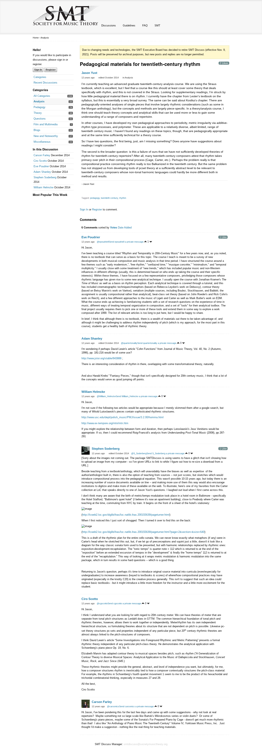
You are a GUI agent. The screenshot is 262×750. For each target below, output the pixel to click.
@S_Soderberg (139, 453)
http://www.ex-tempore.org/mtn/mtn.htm (104, 423)
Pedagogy (39, 107)
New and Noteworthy (46, 136)
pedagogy (95, 198)
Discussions (108, 25)
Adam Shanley (42, 171)
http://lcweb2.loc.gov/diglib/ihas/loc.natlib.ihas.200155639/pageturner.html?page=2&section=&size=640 (143, 531)
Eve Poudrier (41, 166)
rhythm (122, 198)
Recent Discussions (45, 82)
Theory (38, 112)
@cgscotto (102, 603)
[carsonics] (85, 704)
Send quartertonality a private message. (157, 343)
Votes (113, 227)
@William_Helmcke (106, 396)
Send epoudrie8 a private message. (126, 242)
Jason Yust (89, 73)
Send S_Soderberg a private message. (166, 453)
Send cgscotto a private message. (125, 603)
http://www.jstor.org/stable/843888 (101, 358)
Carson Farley (42, 155)
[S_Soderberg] (85, 450)
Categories (40, 77)
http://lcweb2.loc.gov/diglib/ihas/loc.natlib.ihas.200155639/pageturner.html (125, 514)
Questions (40, 118)
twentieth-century (109, 198)
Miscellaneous (42, 141)
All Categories (42, 95)
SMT (157, 25)
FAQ (145, 25)
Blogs (37, 130)
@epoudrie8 (103, 242)
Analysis (39, 101)
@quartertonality (129, 343)
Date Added (125, 227)
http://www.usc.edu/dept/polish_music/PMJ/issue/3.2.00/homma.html (122, 417)
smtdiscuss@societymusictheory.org (145, 744)
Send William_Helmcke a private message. (137, 396)
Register (51, 69)
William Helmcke (43, 187)
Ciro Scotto (40, 160)
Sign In (38, 69)
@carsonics (113, 706)
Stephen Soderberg (45, 177)
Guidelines (129, 25)
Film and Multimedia (46, 124)
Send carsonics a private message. (136, 706)
